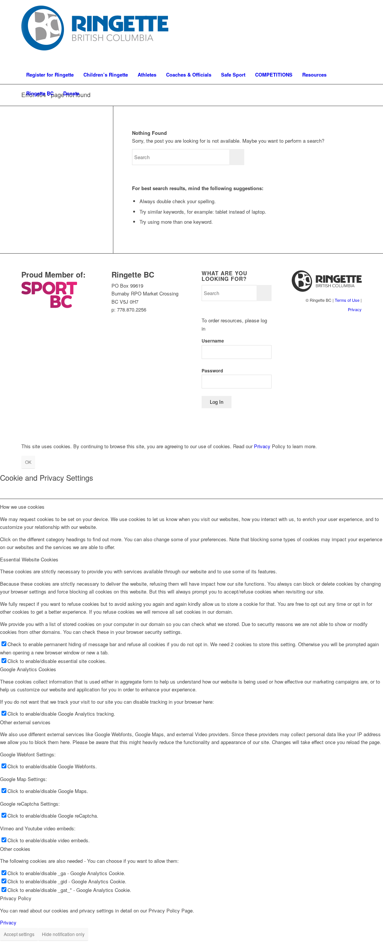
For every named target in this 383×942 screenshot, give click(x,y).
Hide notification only (63, 934)
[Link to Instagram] (333, 32)
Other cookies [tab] (15, 848)
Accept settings (19, 934)
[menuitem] (50, 74)
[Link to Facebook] (344, 32)
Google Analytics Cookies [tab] (28, 669)
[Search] (357, 93)
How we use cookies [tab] (22, 506)
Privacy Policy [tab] (15, 898)
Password (212, 371)
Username (213, 341)
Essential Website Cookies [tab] (29, 559)
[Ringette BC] (97, 32)
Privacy (355, 309)
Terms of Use (347, 300)
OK (28, 462)
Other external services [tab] (25, 722)
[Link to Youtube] (356, 32)
